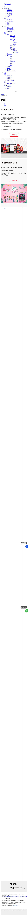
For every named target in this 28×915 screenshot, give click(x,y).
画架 (11, 56)
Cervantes (9, 54)
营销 (5, 26)
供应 (8, 88)
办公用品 (12, 49)
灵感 (5, 82)
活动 (8, 24)
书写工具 (12, 39)
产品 (5, 33)
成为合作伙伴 (7, 85)
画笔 (11, 58)
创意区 (9, 78)
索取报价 (23, 543)
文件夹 (15, 50)
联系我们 (9, 86)
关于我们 (6, 8)
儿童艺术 (12, 45)
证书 (8, 16)
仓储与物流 (10, 28)
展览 (8, 23)
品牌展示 (9, 77)
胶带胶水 (15, 52)
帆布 (11, 65)
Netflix (8, 68)
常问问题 (9, 31)
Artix (8, 55)
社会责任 (9, 15)
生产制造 (9, 13)
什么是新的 (10, 21)
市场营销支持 (10, 29)
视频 (5, 74)
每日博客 (9, 19)
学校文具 (12, 36)
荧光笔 (15, 42)
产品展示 (9, 75)
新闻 (5, 18)
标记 (14, 44)
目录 (5, 72)
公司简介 (9, 10)
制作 (11, 47)
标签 (14, 37)
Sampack (9, 66)
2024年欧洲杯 (10, 80)
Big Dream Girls (11, 70)
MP (8, 34)
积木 (11, 60)
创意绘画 (12, 61)
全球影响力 (10, 11)
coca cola (9, 69)
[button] (14, 135)
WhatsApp (23, 607)
